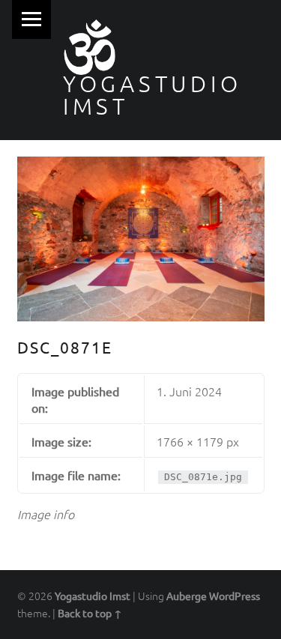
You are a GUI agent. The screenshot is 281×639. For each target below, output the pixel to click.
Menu (31, 19)
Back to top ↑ (90, 613)
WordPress (234, 595)
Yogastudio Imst (152, 95)
